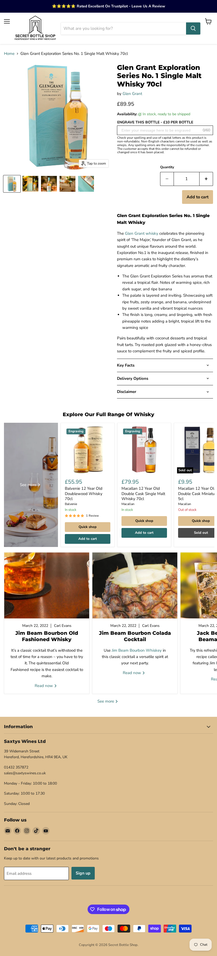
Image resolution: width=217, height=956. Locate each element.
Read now (44, 685)
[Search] (193, 28)
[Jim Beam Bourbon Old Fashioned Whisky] (46, 585)
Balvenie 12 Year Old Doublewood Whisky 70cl (83, 493)
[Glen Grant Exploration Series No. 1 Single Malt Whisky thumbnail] (30, 183)
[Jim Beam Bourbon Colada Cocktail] (134, 585)
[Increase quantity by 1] (206, 179)
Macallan (127, 504)
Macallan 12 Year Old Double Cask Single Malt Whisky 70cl (143, 493)
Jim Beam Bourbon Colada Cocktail (135, 636)
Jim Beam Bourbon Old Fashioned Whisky (46, 636)
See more (106, 701)
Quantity (167, 167)
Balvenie (71, 504)
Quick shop (88, 527)
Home (9, 53)
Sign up (83, 873)
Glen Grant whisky (141, 233)
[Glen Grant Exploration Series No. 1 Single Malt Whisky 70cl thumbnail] (48, 183)
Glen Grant (132, 93)
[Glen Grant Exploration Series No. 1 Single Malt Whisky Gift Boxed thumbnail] (11, 183)
